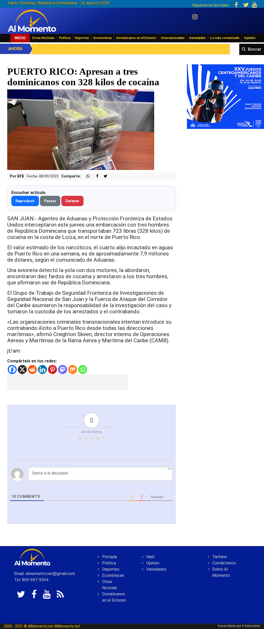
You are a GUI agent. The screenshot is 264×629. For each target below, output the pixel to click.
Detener (72, 201)
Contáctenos (224, 563)
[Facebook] (12, 369)
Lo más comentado (225, 38)
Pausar (50, 201)
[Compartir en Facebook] (94, 176)
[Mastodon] (62, 369)
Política (64, 38)
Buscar (254, 49)
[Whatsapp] (82, 369)
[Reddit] (32, 369)
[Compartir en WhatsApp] (86, 176)
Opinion (152, 563)
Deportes (82, 38)
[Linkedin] (42, 369)
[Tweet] (103, 176)
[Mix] (72, 369)
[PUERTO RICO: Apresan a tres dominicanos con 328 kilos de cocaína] (80, 129)
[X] (22, 369)
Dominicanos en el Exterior (136, 38)
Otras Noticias (43, 38)
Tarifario (219, 556)
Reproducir (25, 201)
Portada (109, 556)
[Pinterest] (52, 369)
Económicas (102, 38)
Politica (109, 563)
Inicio (20, 38)
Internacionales (173, 38)
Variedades (197, 38)
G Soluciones (251, 626)
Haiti (150, 556)
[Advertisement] (67, 382)
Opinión (249, 38)
